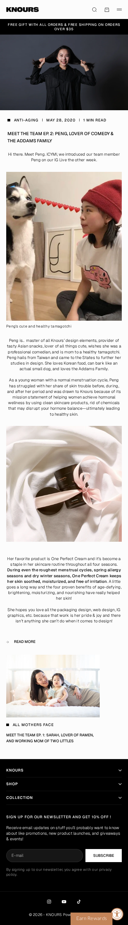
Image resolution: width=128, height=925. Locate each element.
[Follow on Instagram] (49, 901)
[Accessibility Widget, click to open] (117, 914)
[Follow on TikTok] (78, 901)
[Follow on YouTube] (64, 901)
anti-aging (26, 120)
